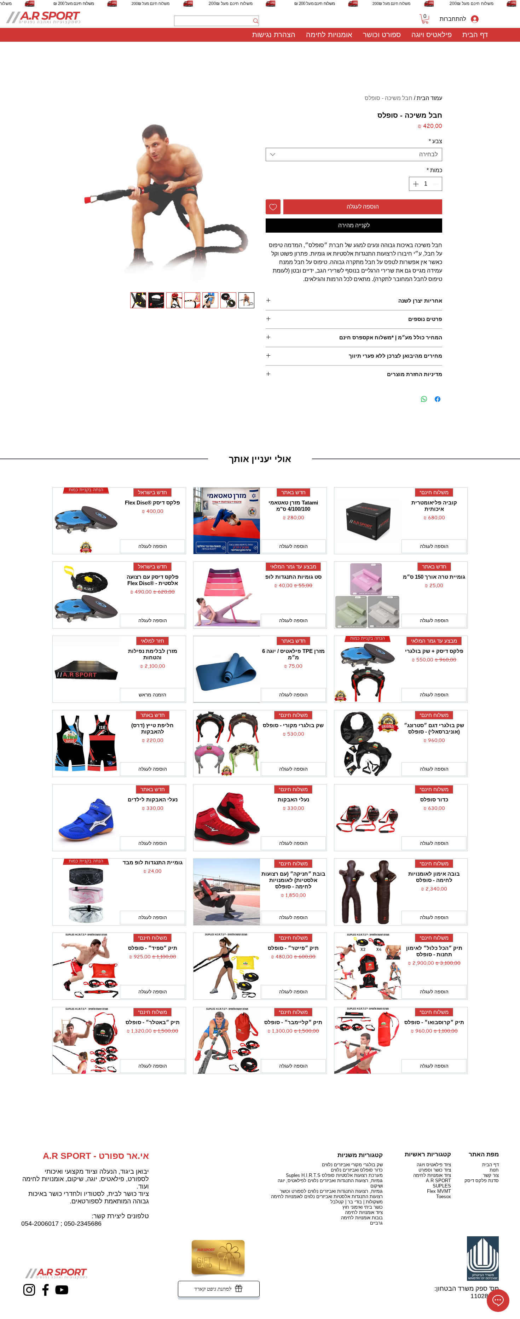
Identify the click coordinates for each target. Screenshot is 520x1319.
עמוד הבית (429, 98)
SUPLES (442, 1186)
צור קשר (491, 1175)
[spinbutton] (425, 184)
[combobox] (354, 154)
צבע (435, 141)
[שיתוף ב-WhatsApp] (424, 399)
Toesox (443, 1196)
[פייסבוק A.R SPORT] (45, 1290)
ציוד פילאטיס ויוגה (434, 1164)
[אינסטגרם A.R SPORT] (29, 1290)
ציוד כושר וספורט (434, 1170)
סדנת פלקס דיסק (481, 1180)
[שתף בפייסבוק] (437, 399)
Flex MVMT (439, 1191)
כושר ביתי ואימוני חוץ (362, 1207)
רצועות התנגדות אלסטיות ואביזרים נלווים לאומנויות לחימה (327, 1196)
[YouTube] (62, 1290)
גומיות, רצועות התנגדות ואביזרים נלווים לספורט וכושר (331, 1191)
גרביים (376, 1223)
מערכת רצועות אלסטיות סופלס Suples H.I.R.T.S (334, 1175)
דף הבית (490, 1164)
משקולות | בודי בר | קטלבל (356, 1201)
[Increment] (415, 184)
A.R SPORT (438, 1180)
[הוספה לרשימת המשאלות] (273, 206)
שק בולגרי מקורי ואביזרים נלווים (352, 1164)
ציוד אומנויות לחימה (364, 1212)
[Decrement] (436, 184)
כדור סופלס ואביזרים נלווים (357, 1170)
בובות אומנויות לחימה (362, 1217)
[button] (431, 35)
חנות (494, 1170)
